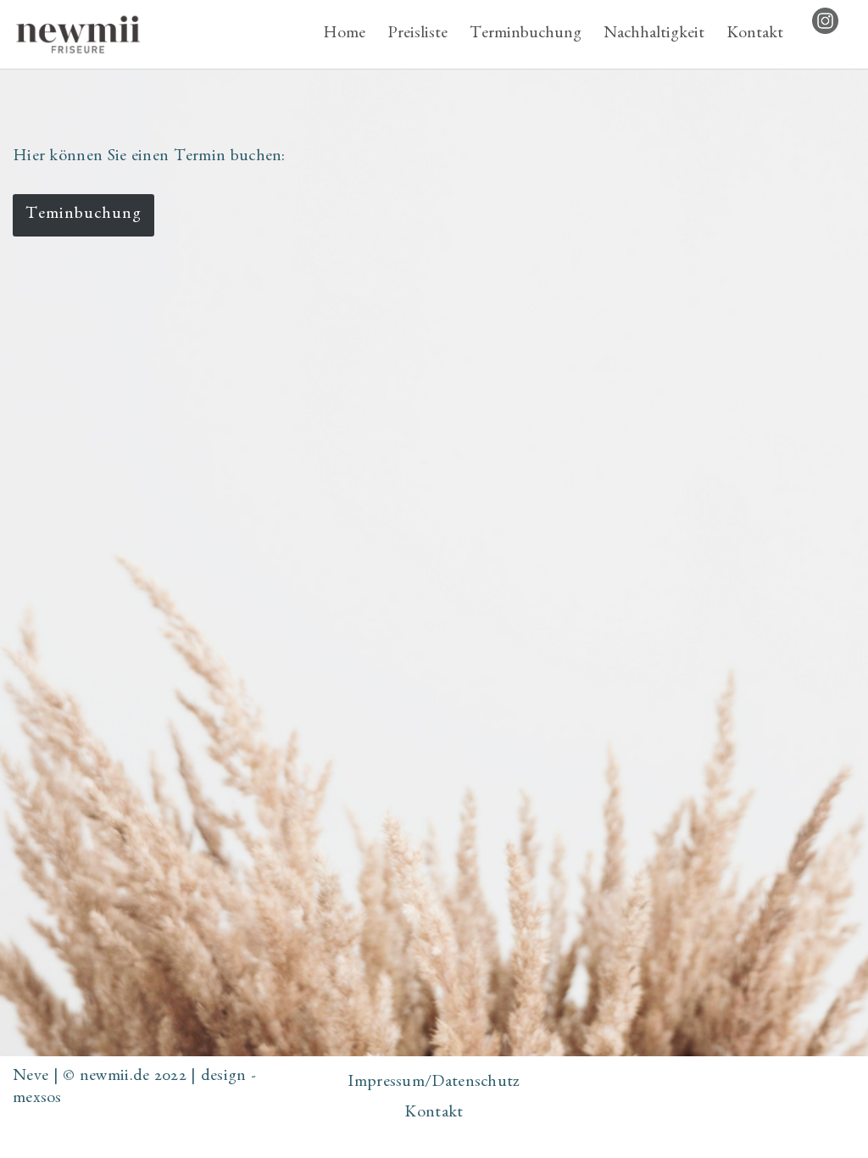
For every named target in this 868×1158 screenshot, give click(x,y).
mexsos (37, 1099)
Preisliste (417, 34)
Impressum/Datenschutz (434, 1083)
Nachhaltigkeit (654, 34)
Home (344, 34)
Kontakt (754, 34)
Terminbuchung (525, 34)
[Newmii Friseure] (78, 34)
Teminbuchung (83, 215)
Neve (30, 1077)
